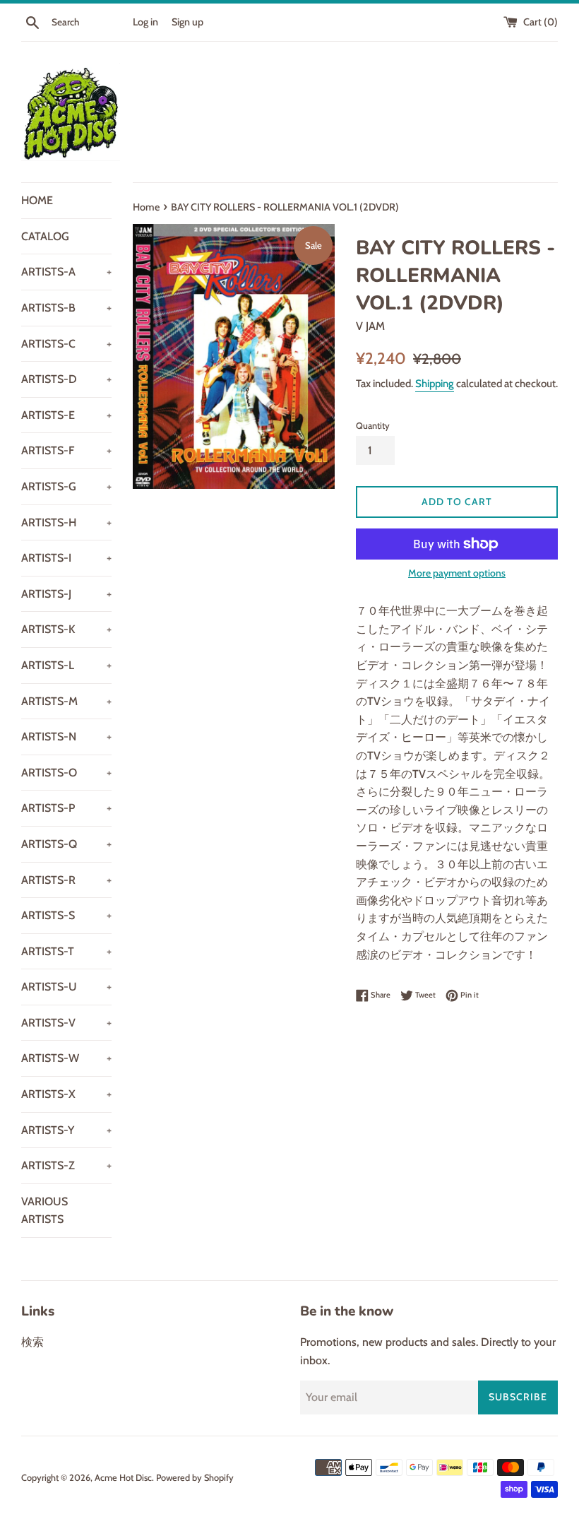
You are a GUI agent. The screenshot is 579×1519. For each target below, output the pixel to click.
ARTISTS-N (66, 736)
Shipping (434, 383)
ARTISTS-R (66, 880)
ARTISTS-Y (66, 1130)
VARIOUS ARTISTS (44, 1211)
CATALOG (45, 236)
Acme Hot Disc (123, 1477)
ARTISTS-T (66, 951)
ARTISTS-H (66, 522)
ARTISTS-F (66, 450)
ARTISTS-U (66, 986)
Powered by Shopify (195, 1477)
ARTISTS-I (66, 558)
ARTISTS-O (66, 772)
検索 (32, 1342)
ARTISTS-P (66, 808)
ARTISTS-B (66, 307)
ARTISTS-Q (66, 844)
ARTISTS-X (66, 1094)
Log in (145, 22)
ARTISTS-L (66, 665)
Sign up (187, 22)
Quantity (373, 425)
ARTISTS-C (66, 343)
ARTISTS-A (66, 271)
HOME (37, 200)
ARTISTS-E (66, 415)
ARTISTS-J (66, 594)
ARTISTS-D (66, 379)
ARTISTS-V (66, 1022)
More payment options (457, 573)
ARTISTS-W (66, 1058)
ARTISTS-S (66, 915)
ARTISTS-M (66, 701)
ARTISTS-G (66, 486)
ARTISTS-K (66, 629)
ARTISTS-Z (66, 1165)
